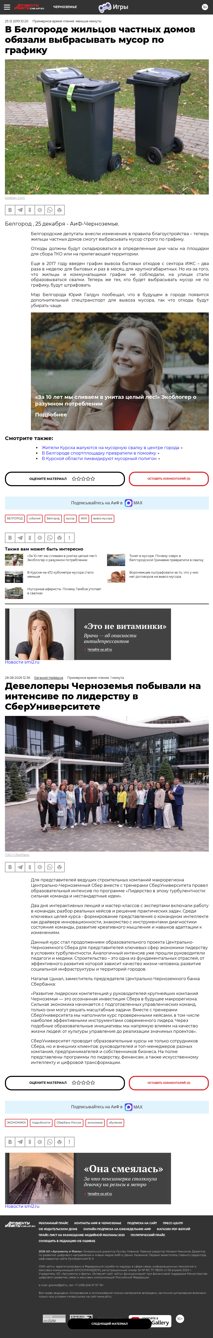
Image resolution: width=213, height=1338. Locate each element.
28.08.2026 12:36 (17, 678)
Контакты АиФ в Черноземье (97, 1223)
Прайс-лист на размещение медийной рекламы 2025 (82, 1235)
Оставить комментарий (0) (169, 478)
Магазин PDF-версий (173, 1229)
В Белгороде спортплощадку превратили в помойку (99, 453)
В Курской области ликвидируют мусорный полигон (99, 458)
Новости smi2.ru (22, 662)
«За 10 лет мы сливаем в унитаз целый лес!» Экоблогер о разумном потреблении (115, 400)
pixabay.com (15, 198)
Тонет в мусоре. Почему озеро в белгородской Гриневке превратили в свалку (166, 558)
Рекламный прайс (53, 1223)
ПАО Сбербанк (17, 855)
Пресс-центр (173, 1223)
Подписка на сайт (142, 1223)
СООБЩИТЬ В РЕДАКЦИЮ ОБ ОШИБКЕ (67, 1241)
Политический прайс (148, 1235)
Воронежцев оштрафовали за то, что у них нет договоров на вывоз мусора (163, 574)
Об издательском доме (58, 1229)
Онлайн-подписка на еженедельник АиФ (117, 1229)
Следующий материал (109, 1324)
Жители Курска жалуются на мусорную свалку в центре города (110, 447)
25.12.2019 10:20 (16, 21)
